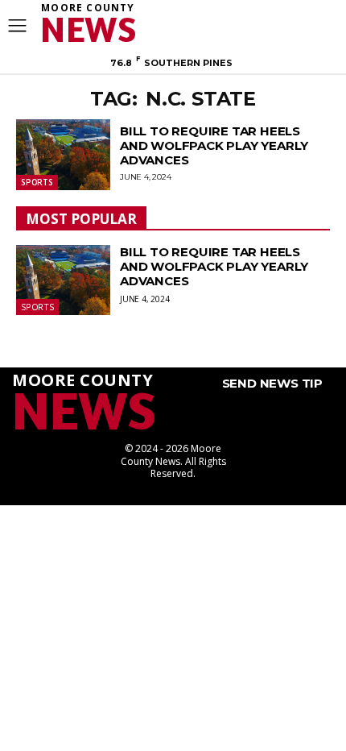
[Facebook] (268, 21)
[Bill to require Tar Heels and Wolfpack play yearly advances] (63, 154)
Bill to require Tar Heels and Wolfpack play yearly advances (214, 145)
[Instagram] (292, 21)
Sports (37, 182)
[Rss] (316, 21)
